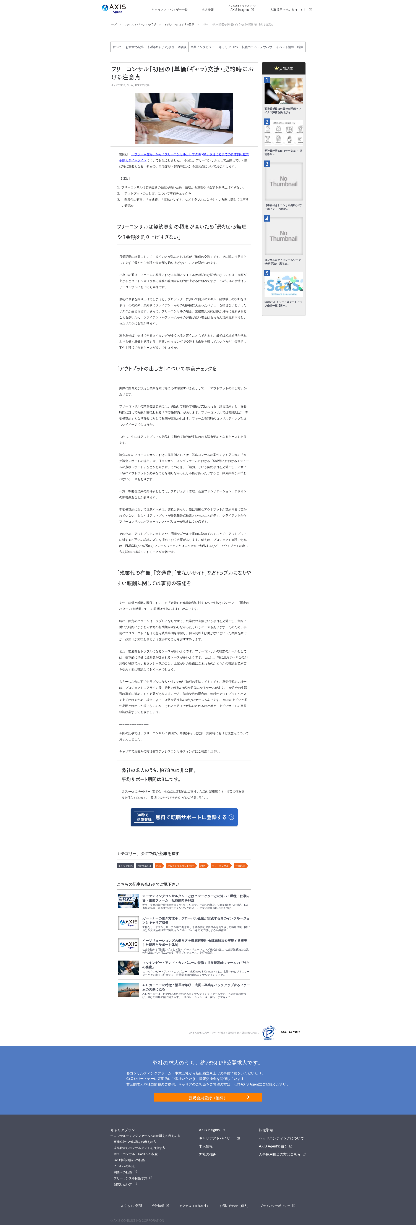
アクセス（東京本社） (194, 1205)
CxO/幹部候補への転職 (129, 1160)
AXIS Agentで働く (273, 1146)
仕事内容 (240, 865)
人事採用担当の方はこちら (288, 9)
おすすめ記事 (186, 24)
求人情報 (208, 9)
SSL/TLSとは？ (291, 1031)
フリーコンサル (220, 865)
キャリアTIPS (171, 24)
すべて (117, 47)
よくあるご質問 (131, 1205)
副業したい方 (123, 1184)
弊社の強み (207, 1154)
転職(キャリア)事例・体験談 (167, 47)
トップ (113, 24)
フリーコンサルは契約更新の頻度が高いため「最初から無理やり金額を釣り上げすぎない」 (183, 187)
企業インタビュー (202, 47)
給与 (158, 865)
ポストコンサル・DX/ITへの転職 (136, 1154)
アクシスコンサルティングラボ (140, 24)
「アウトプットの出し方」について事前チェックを (156, 193)
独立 (202, 865)
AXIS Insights (242, 8)
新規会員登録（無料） (208, 1097)
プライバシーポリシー (275, 1205)
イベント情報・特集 (289, 47)
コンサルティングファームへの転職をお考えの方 (147, 1135)
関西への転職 (123, 1172)
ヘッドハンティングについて (281, 1138)
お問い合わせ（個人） (235, 1205)
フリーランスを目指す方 (130, 1178)
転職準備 (266, 1129)
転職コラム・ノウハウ (257, 47)
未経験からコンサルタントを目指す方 (139, 1148)
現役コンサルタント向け (180, 865)
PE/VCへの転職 (124, 1166)
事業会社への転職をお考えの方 (135, 1141)
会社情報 (158, 1205)
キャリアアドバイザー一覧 (169, 9)
